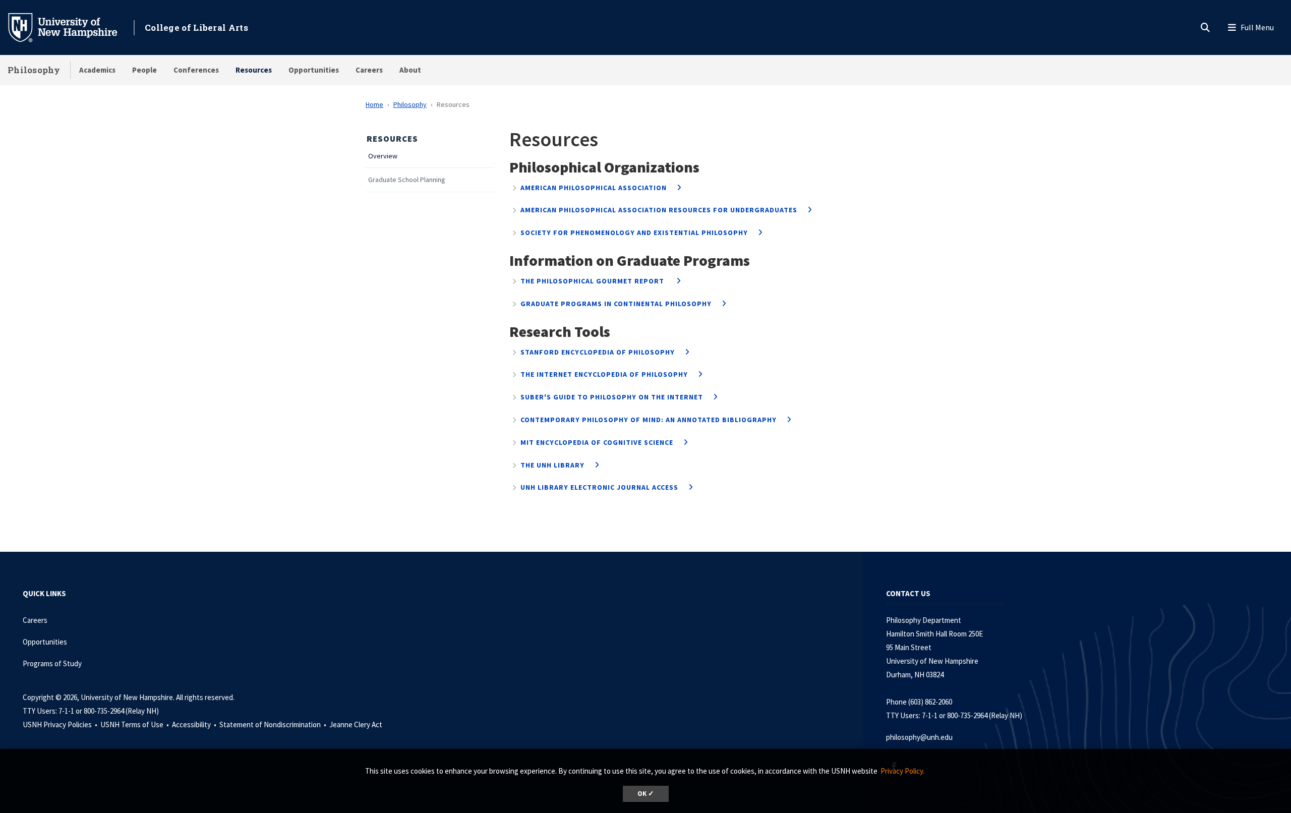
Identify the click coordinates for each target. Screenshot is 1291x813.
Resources (254, 70)
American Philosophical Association (593, 187)
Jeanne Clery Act (355, 724)
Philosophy (34, 70)
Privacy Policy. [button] (902, 771)
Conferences (196, 70)
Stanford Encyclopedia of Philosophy (597, 352)
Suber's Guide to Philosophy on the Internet (611, 396)
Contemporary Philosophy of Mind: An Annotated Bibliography (648, 419)
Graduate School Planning (406, 180)
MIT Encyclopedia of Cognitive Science (596, 442)
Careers (369, 70)
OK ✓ (645, 793)
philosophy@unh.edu (919, 737)
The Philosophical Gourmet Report (593, 280)
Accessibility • (195, 724)
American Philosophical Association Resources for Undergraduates (658, 209)
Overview (382, 156)
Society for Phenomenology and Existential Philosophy (634, 232)
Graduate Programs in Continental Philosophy (616, 303)
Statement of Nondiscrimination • (273, 724)
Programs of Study (53, 663)
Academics (97, 70)
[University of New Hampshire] (71, 27)
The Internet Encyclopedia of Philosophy (604, 374)
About (410, 70)
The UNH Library (552, 465)
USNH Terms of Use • (135, 724)
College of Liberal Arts (196, 27)
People (144, 70)
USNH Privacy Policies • (61, 724)
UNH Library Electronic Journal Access (599, 487)
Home (374, 104)
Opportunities (313, 70)
